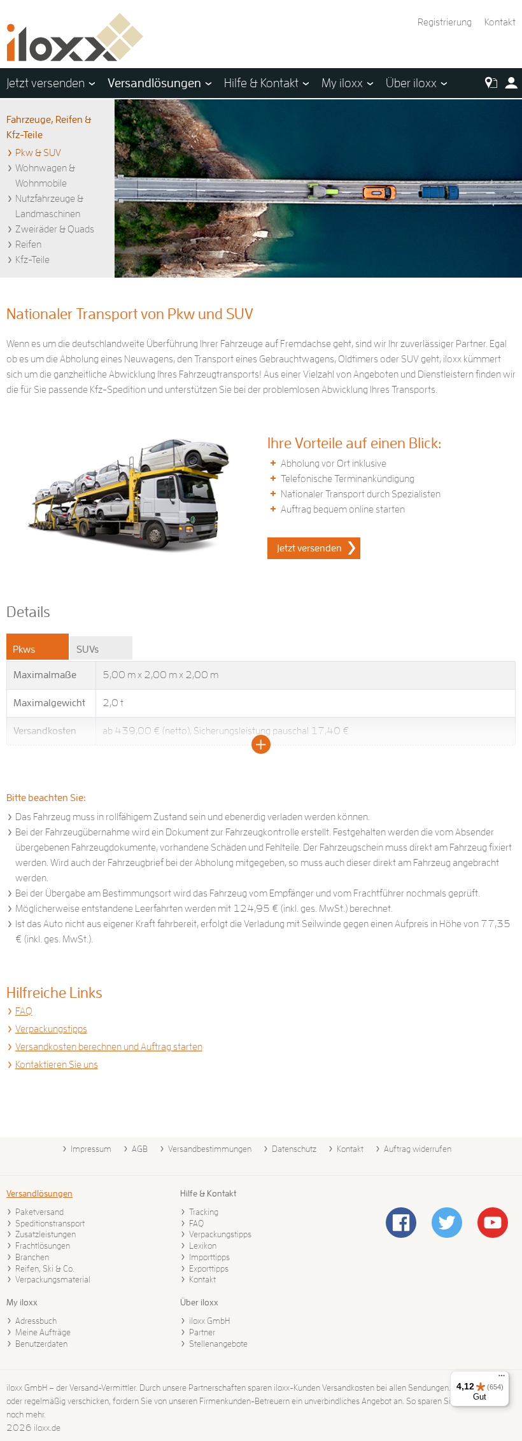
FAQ (23, 1011)
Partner (202, 1332)
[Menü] (501, 1378)
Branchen (32, 1257)
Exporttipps (209, 1268)
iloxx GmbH (209, 1320)
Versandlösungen (39, 1193)
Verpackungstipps (51, 1029)
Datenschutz (294, 1148)
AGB (140, 1148)
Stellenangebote (218, 1343)
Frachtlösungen (42, 1245)
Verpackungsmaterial (52, 1279)
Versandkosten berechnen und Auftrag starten (108, 1047)
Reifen (28, 244)
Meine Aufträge (43, 1332)
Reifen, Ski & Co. (44, 1268)
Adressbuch (36, 1320)
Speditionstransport (50, 1223)
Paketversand (39, 1211)
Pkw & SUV (38, 153)
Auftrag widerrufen (417, 1148)
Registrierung (445, 22)
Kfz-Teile (32, 260)
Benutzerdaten (41, 1343)
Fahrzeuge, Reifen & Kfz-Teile (49, 127)
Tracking (203, 1211)
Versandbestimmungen (209, 1148)
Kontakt (500, 22)
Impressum (91, 1148)
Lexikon (202, 1245)
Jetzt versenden (309, 548)
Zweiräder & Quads (54, 229)
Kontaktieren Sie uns (56, 1065)
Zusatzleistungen (45, 1234)
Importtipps (209, 1257)
